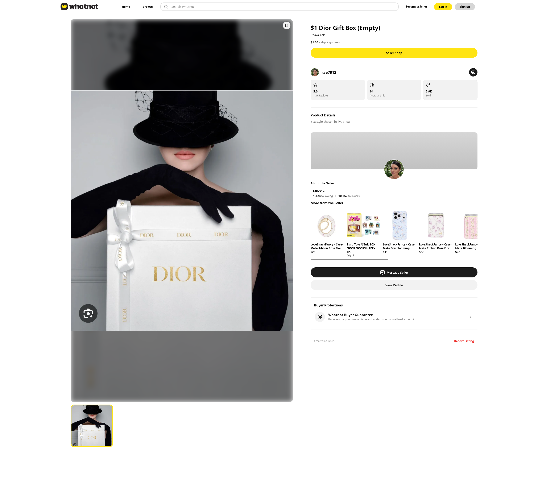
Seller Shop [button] (394, 53)
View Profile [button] (394, 285)
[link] (126, 6)
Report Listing (464, 341)
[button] (473, 72)
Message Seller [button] (397, 272)
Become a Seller (416, 6)
